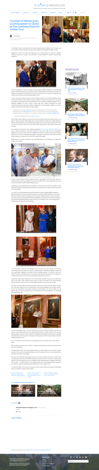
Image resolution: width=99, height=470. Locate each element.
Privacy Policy (46, 465)
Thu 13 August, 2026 (73, 145)
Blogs (35, 12)
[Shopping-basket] (80, 457)
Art (68, 112)
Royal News (15, 12)
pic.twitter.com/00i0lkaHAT (52, 113)
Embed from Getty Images (21, 59)
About (44, 460)
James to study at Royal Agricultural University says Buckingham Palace (22, 392)
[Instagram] (71, 13)
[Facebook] (68, 13)
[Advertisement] (75, 56)
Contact (53, 12)
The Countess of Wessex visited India (50, 129)
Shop (60, 12)
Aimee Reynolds (73, 143)
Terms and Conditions (48, 463)
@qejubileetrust (27, 111)
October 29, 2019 (35, 116)
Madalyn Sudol (72, 92)
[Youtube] (76, 13)
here (14, 340)
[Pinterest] (77, 457)
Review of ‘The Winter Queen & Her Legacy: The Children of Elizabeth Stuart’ (76, 140)
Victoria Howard (73, 117)
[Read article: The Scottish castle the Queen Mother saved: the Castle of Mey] (76, 80)
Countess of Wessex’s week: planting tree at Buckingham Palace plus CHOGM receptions (18, 374)
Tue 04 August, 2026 (73, 94)
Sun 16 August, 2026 (17, 395)
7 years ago (43, 407)
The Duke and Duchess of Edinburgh (26, 38)
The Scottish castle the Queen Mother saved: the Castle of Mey (76, 89)
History (25, 12)
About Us (44, 12)
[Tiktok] (73, 13)
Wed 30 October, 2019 (15, 34)
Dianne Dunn (17, 36)
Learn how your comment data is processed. (40, 449)
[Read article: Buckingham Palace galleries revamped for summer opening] (76, 106)
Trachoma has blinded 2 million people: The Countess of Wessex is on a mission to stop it (51, 374)
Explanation (70, 86)
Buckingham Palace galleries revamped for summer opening (47, 392)
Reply (19, 411)
